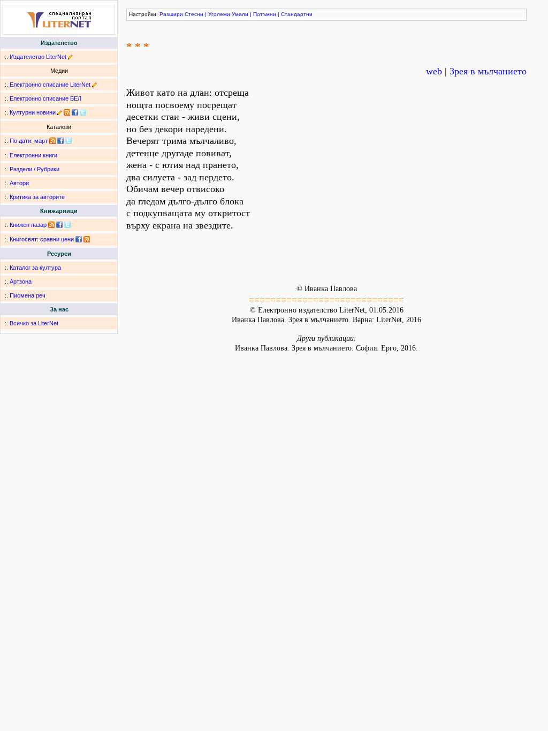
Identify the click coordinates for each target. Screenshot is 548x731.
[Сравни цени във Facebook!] (78, 239)
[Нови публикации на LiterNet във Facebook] (60, 141)
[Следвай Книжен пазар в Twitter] (67, 225)
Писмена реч (27, 295)
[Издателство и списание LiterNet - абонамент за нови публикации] (52, 141)
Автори (19, 183)
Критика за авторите (37, 197)
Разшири (171, 14)
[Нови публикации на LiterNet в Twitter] (68, 141)
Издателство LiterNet (38, 57)
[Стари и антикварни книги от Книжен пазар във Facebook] (59, 225)
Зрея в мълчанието (488, 71)
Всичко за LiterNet (34, 323)
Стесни (194, 14)
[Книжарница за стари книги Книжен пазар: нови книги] (51, 225)
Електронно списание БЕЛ (45, 98)
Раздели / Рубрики (34, 169)
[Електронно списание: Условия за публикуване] (94, 84)
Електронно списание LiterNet (50, 84)
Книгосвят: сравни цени (42, 239)
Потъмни (264, 14)
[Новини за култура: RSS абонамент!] (67, 112)
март (41, 141)
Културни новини (33, 112)
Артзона (21, 281)
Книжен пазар (28, 225)
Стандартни (297, 14)
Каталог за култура (35, 267)
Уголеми (219, 14)
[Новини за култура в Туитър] (83, 112)
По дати (20, 141)
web (434, 71)
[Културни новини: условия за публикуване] (59, 112)
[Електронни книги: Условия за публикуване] (70, 57)
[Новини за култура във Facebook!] (75, 112)
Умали (240, 14)
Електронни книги (33, 155)
